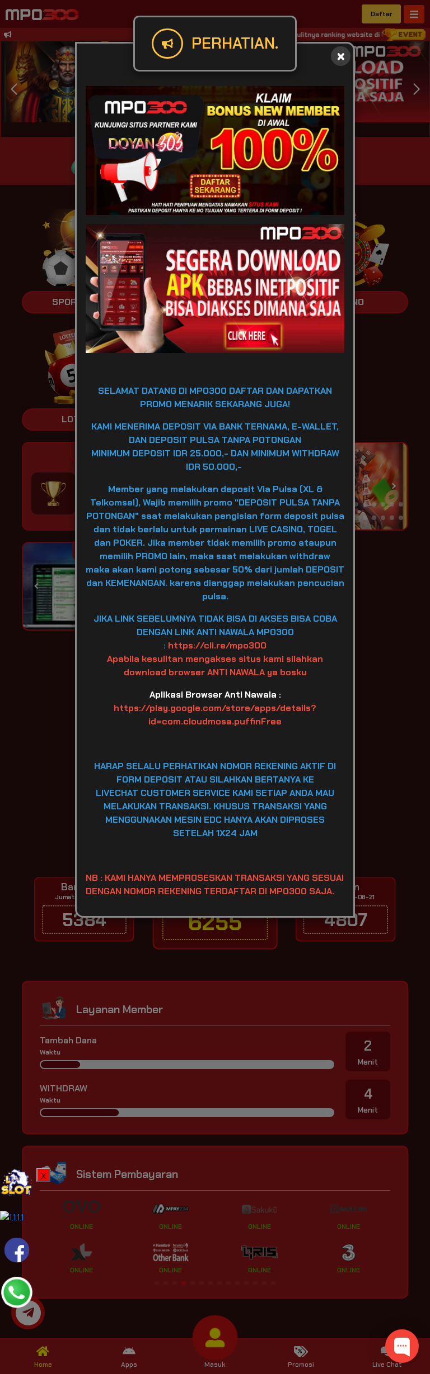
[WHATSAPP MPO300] (17, 1291)
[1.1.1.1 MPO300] (12, 1217)
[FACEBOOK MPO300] (17, 1249)
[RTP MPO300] (17, 1184)
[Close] (340, 56)
